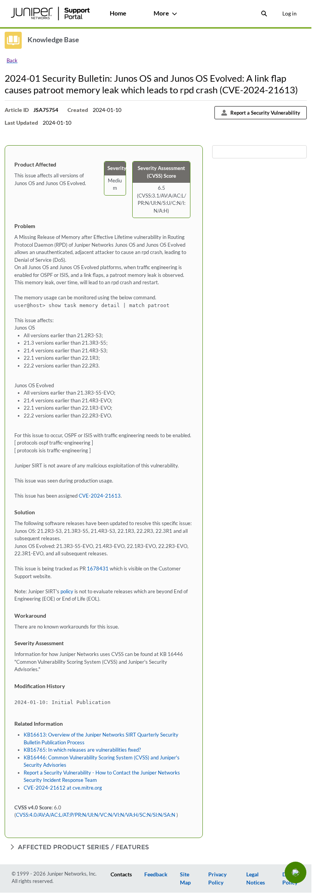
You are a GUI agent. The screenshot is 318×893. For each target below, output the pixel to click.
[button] (295, 872)
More (161, 13)
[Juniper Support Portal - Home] (50, 13)
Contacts (121, 874)
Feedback (156, 874)
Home (118, 13)
